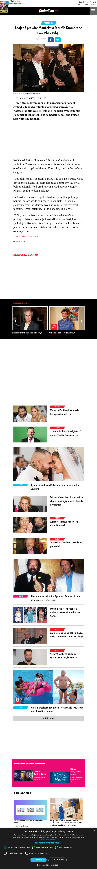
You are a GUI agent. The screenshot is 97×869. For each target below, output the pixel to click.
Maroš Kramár (33, 237)
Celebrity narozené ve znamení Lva (62, 333)
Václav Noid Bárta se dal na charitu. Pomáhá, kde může (63, 656)
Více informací (51, 840)
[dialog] (48, 848)
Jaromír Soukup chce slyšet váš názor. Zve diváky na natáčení (65, 433)
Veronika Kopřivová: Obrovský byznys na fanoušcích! (64, 412)
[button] (48, 843)
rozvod (24, 237)
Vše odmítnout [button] (57, 860)
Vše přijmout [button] (38, 860)
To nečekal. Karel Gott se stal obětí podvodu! (66, 544)
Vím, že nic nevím (75, 771)
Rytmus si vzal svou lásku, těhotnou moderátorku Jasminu (55, 487)
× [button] (94, 830)
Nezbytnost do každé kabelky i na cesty (28, 822)
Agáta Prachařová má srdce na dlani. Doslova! (65, 524)
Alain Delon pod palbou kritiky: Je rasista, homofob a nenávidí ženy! (67, 635)
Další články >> (48, 718)
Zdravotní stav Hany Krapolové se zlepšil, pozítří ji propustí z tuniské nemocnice (67, 501)
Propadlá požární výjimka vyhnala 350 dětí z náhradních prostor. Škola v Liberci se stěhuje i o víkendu (66, 823)
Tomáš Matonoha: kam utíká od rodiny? (27, 333)
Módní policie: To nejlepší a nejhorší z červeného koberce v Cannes (65, 612)
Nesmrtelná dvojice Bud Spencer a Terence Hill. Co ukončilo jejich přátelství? (55, 598)
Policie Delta (40, 773)
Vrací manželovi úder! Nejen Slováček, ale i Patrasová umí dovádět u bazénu (57, 710)
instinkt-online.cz (21, 826)
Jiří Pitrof (22, 242)
